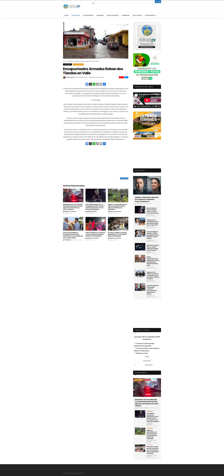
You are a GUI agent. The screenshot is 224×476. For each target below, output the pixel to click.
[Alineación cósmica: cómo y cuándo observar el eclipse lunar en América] (140, 246)
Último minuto (150, 15)
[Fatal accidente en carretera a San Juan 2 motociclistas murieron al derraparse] (95, 224)
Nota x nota (137, 15)
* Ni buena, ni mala (141, 353)
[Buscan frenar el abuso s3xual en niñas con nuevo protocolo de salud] (140, 209)
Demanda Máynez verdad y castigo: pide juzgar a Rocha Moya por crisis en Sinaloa (153, 235)
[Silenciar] (156, 106)
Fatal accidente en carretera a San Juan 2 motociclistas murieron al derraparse (95, 234)
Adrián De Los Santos (70, 211)
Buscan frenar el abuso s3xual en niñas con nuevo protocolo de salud (152, 210)
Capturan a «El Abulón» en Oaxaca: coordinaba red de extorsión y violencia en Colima (153, 275)
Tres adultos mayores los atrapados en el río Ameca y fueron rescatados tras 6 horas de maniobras (95, 206)
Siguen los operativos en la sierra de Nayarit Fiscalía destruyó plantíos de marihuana (117, 206)
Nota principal (78, 64)
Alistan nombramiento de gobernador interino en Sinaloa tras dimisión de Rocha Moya (153, 261)
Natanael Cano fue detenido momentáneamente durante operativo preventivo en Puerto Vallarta (73, 206)
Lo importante (88, 15)
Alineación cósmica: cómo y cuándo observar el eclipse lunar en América (153, 247)
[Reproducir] (135, 106)
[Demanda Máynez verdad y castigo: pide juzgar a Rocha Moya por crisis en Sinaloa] (140, 233)
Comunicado (67, 239)
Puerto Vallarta (113, 15)
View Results (147, 361)
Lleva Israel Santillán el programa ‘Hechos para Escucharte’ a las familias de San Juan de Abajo (73, 235)
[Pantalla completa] (159, 106)
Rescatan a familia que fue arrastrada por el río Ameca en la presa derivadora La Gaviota (153, 450)
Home (64, 61)
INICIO (67, 15)
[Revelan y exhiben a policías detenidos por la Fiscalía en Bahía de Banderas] (118, 224)
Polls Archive (149, 365)
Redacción (139, 203)
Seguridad (100, 15)
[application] (147, 100)
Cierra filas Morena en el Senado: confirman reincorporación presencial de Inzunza (152, 290)
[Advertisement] (95, 161)
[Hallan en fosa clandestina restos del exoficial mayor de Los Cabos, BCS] (140, 221)
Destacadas (76, 15)
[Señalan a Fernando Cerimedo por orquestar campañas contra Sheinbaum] (147, 185)
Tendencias (126, 15)
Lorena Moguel (70, 77)
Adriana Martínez (92, 211)
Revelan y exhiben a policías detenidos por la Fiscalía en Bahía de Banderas (117, 234)
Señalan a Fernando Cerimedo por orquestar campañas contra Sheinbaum (146, 199)
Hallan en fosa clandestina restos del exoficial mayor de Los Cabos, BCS (152, 222)
